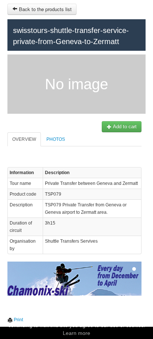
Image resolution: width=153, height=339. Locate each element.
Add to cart (124, 126)
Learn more (76, 333)
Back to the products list (44, 9)
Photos (55, 139)
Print (18, 319)
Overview (24, 139)
